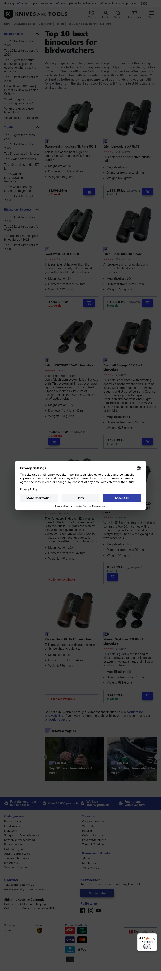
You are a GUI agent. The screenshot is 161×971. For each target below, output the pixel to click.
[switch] (147, 946)
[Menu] (154, 935)
